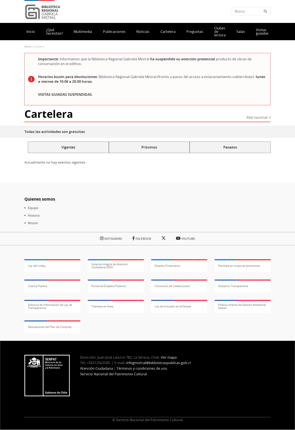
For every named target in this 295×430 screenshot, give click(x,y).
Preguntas (194, 31)
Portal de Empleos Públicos (108, 286)
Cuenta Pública (37, 286)
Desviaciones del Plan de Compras (49, 327)
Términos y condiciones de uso (142, 368)
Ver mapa (169, 357)
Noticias (142, 31)
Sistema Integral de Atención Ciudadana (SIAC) (109, 265)
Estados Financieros (167, 266)
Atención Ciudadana (96, 368)
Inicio (30, 31)
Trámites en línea (102, 306)
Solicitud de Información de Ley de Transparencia (50, 306)
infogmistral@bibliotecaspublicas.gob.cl (158, 362)
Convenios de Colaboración (172, 286)
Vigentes (68, 147)
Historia (34, 215)
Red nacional (257, 118)
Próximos (149, 147)
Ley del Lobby (37, 266)
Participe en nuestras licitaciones (239, 266)
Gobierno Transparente (233, 286)
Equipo (33, 208)
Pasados (230, 147)
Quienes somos (39, 199)
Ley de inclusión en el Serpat (173, 306)
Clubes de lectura (220, 31)
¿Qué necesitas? (54, 31)
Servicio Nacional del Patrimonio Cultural (113, 374)
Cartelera (168, 31)
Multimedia (83, 31)
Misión (33, 223)
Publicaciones (114, 31)
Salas (240, 31)
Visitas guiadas (262, 31)
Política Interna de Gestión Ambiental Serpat (242, 306)
